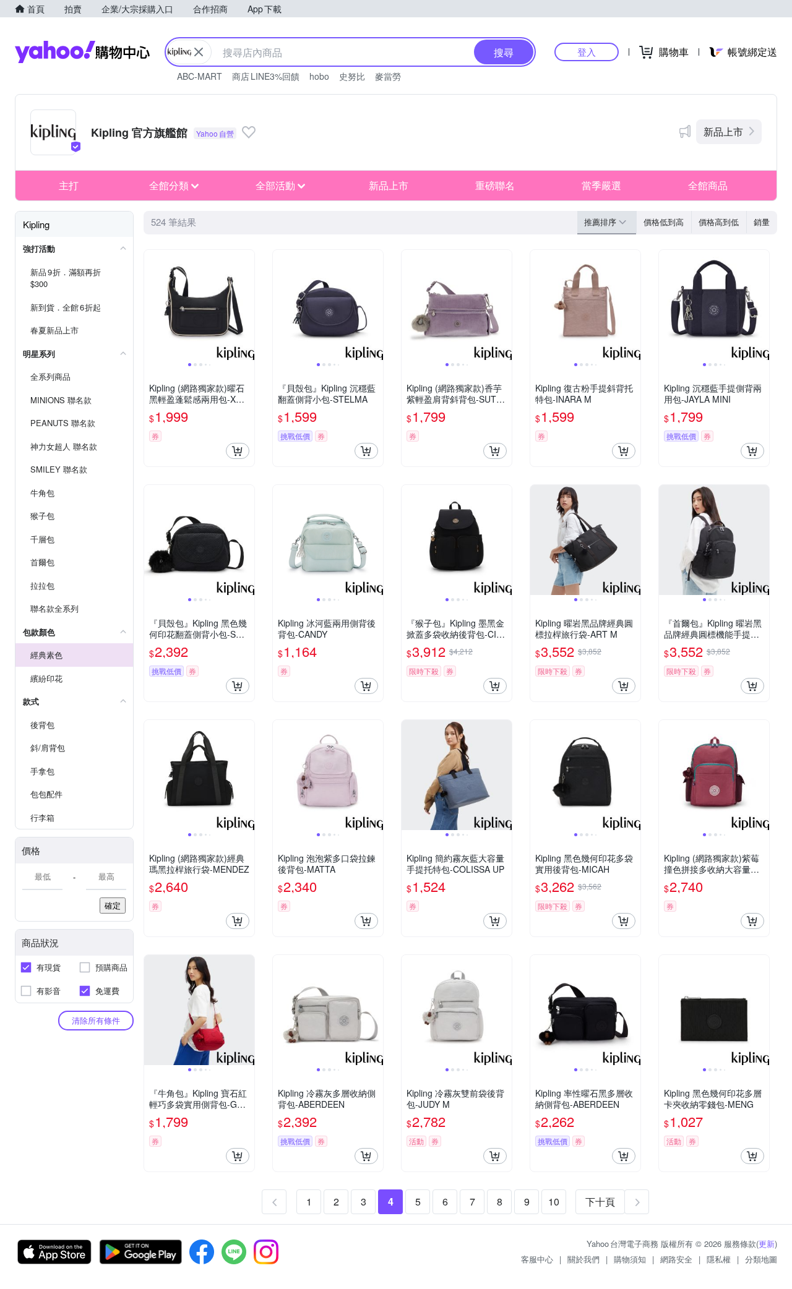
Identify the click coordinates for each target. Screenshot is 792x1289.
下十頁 (600, 1201)
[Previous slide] (152, 304)
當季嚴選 (601, 185)
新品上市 (723, 131)
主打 (69, 185)
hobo (319, 76)
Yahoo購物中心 (82, 52)
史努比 (352, 76)
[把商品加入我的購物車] (237, 451)
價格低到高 (664, 222)
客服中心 (537, 1259)
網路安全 (676, 1259)
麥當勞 (388, 76)
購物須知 (630, 1259)
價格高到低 (719, 222)
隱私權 (719, 1259)
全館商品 (708, 185)
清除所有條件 (96, 1020)
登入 (586, 51)
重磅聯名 (495, 185)
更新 (767, 1243)
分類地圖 (761, 1259)
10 (553, 1201)
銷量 (762, 222)
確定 (113, 905)
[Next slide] (246, 304)
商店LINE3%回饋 (265, 76)
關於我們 (583, 1259)
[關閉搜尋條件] (198, 52)
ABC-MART (199, 76)
